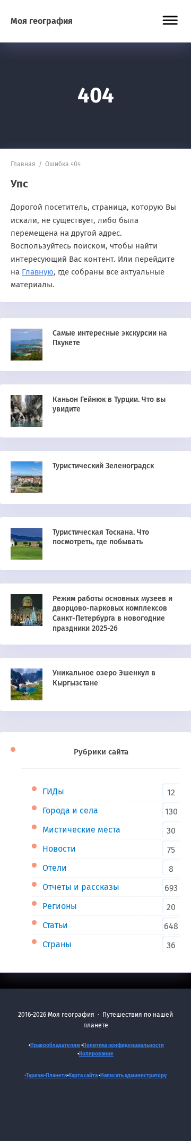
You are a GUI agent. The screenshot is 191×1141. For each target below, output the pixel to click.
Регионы (59, 906)
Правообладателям (55, 1045)
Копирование (96, 1054)
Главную (38, 272)
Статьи (55, 925)
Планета (56, 1076)
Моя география (42, 21)
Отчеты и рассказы (80, 887)
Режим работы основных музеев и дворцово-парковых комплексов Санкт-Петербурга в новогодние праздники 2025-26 (112, 613)
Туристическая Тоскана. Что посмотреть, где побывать (101, 537)
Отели (54, 868)
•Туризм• (35, 1076)
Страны (57, 944)
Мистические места (81, 830)
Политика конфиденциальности (123, 1045)
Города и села (70, 810)
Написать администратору (133, 1076)
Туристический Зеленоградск (103, 465)
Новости (59, 849)
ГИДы (53, 791)
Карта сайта (83, 1076)
